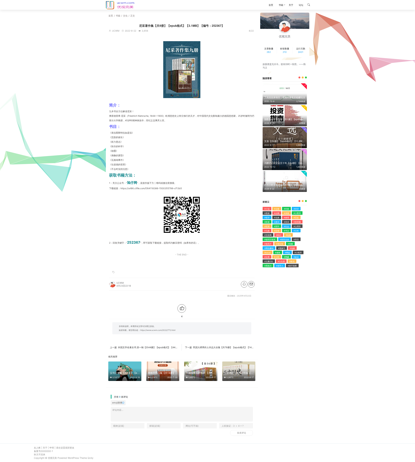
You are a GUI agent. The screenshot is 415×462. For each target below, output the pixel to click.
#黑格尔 (268, 266)
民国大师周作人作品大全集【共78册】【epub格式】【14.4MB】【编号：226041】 (236, 347)
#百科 (296, 231)
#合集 (276, 209)
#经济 (296, 209)
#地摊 (292, 248)
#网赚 (286, 257)
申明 (51, 447)
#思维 (276, 231)
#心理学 (297, 226)
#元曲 (267, 231)
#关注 (296, 239)
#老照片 (268, 244)
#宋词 (286, 222)
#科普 (267, 222)
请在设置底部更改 (65, 447)
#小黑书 (297, 213)
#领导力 (279, 266)
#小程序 (298, 252)
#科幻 (278, 235)
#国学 (276, 226)
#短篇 (288, 235)
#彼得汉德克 (269, 239)
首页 (110, 15)
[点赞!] (182, 308)
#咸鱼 (277, 252)
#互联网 (268, 235)
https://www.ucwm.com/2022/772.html (157, 330)
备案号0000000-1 (43, 451)
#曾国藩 (297, 222)
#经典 (286, 209)
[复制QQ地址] (244, 284)
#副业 (296, 257)
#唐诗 (276, 222)
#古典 (276, 217)
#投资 (267, 226)
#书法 (286, 231)
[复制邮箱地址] (251, 284)
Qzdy (90, 457)
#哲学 (267, 217)
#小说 (267, 209)
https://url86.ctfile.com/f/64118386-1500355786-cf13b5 (151, 188)
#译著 (286, 213)
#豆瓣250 (268, 261)
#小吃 (276, 257)
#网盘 (287, 252)
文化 (125, 15)
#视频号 (281, 248)
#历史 (296, 217)
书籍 (118, 15)
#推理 (286, 217)
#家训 (292, 261)
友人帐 (37, 447)
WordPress (73, 457)
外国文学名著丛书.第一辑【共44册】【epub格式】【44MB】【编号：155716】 (159, 347)
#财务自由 (284, 239)
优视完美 (52, 457)
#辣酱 (290, 244)
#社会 (286, 226)
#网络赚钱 (268, 248)
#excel (267, 252)
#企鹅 (276, 213)
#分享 (267, 257)
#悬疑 (267, 213)
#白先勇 (281, 261)
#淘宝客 (279, 244)
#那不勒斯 (292, 266)
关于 (45, 447)
